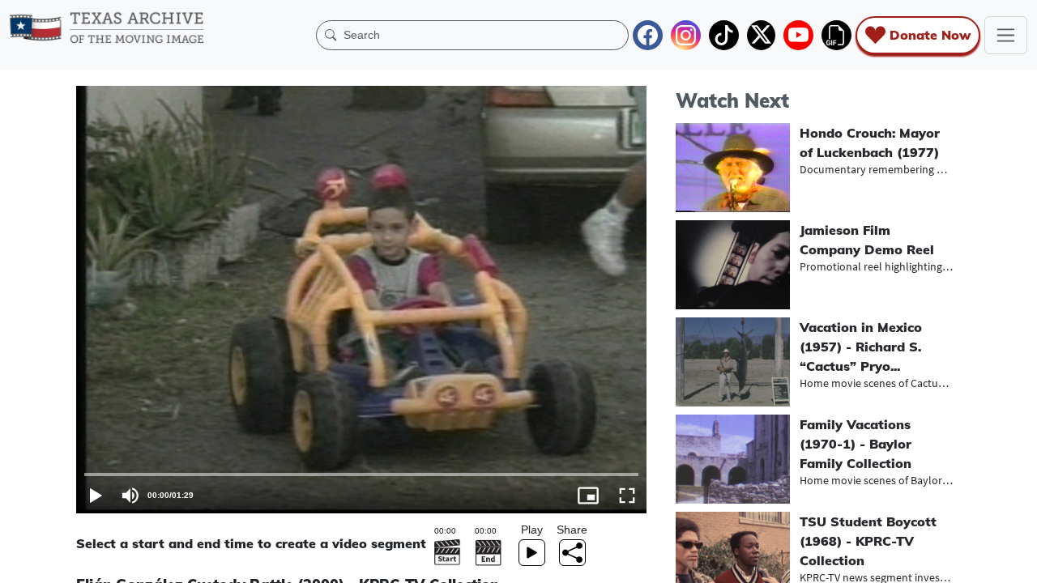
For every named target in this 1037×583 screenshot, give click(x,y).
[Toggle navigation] (1005, 35)
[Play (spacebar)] (95, 496)
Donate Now (930, 35)
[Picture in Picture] (588, 496)
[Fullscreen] (627, 496)
